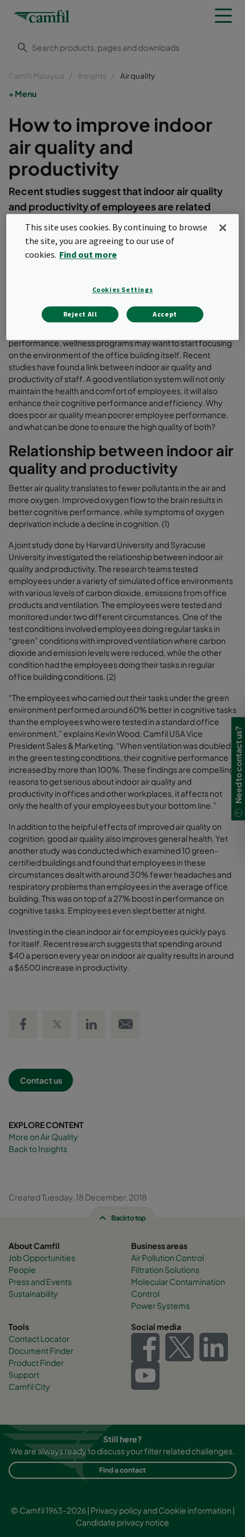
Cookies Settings (122, 289)
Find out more (88, 255)
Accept (165, 314)
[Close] (222, 228)
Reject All (80, 314)
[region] (122, 277)
